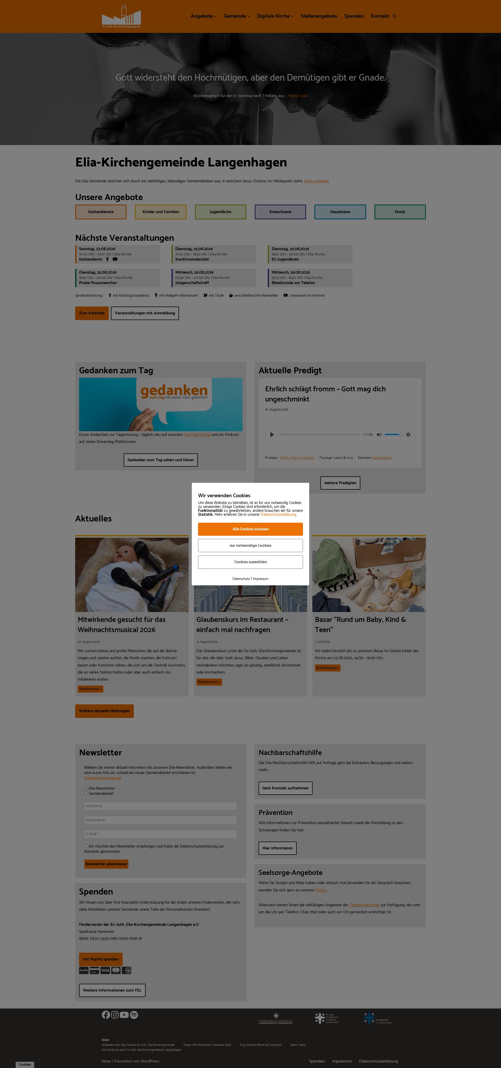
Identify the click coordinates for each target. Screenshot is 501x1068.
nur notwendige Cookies (250, 545)
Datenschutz (241, 578)
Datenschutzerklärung (278, 514)
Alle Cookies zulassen (250, 529)
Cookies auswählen (250, 562)
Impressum (261, 578)
